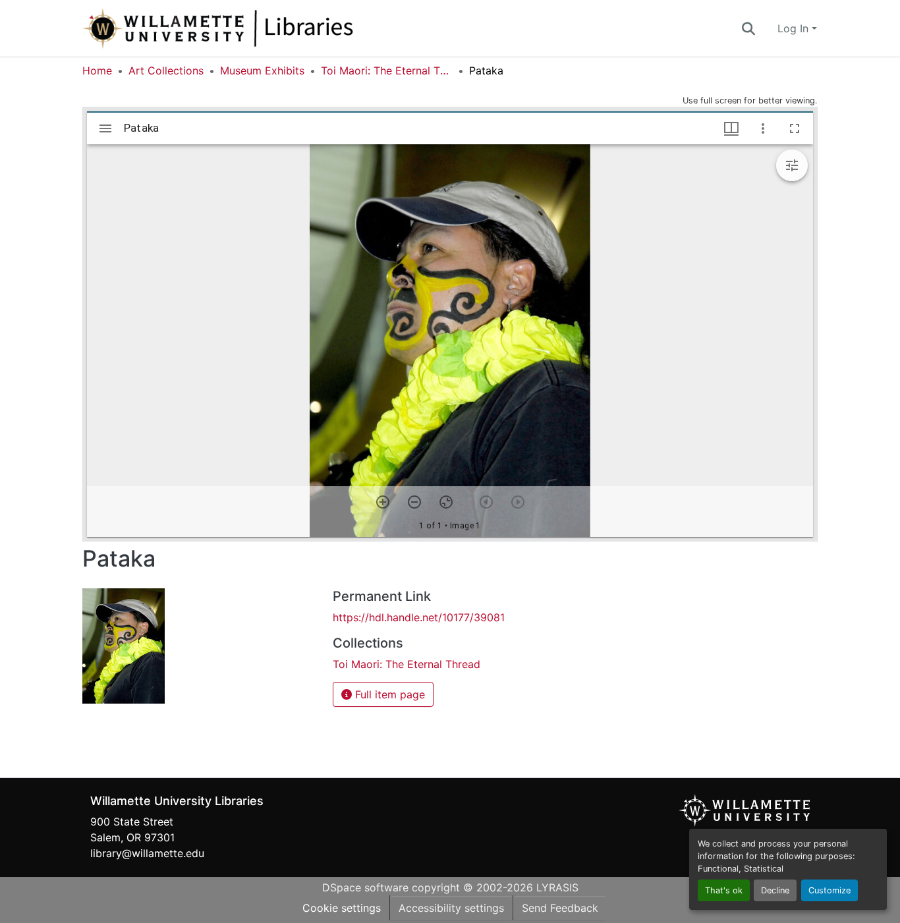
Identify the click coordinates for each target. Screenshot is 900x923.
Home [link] (97, 70)
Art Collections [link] (166, 70)
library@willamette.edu (147, 853)
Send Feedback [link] (560, 907)
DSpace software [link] (365, 887)
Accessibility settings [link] (451, 907)
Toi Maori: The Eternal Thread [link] (387, 70)
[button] (261, 28)
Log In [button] (794, 28)
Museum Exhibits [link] (262, 70)
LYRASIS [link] (557, 887)
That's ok (724, 890)
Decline (775, 890)
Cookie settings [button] (341, 907)
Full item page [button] (388, 694)
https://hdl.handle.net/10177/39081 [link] (419, 617)
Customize (829, 890)
